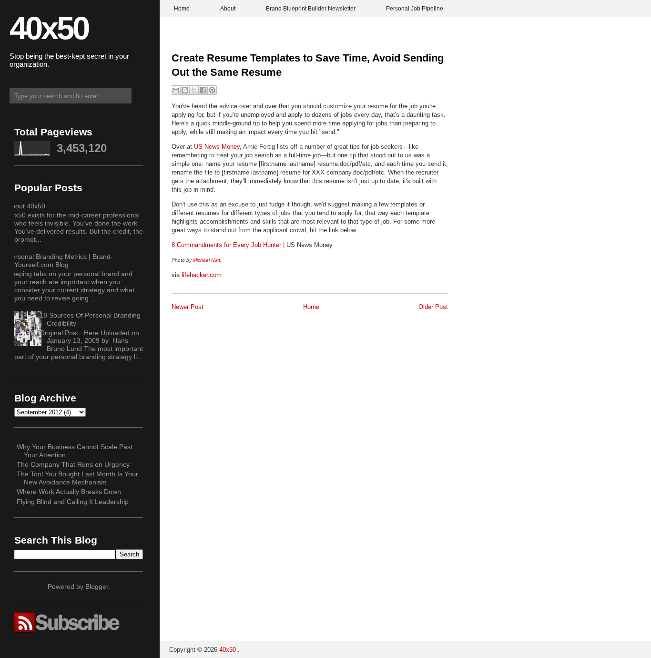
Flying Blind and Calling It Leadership (73, 501)
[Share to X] (194, 90)
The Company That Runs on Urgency (73, 464)
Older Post (433, 306)
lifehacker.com (202, 274)
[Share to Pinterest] (212, 90)
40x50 (49, 28)
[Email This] (176, 90)
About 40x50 (26, 206)
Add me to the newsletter (325, 346)
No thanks (326, 364)
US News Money (217, 146)
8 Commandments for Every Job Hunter (226, 244)
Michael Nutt (206, 260)
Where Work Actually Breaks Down (69, 491)
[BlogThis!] (185, 90)
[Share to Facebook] (203, 90)
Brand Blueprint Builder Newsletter (311, 8)
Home (182, 8)
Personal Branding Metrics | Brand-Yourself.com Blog (60, 260)
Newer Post (187, 306)
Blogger (96, 586)
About (227, 8)
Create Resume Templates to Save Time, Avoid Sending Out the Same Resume (308, 65)
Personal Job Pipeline (414, 8)
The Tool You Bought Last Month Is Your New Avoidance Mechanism (77, 478)
